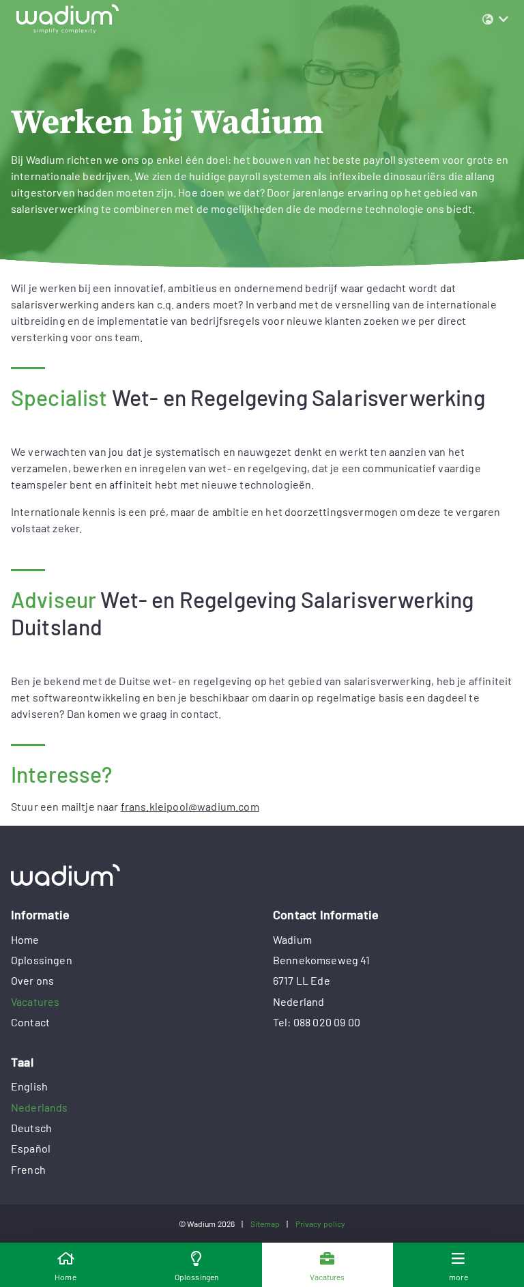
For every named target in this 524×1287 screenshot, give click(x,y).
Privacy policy (320, 1223)
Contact (30, 1021)
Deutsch (31, 1127)
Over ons (32, 980)
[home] (262, 875)
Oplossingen (41, 959)
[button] (495, 19)
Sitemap (265, 1223)
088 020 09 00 (326, 1021)
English (29, 1086)
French (28, 1169)
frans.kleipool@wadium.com (190, 806)
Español (30, 1148)
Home (25, 939)
